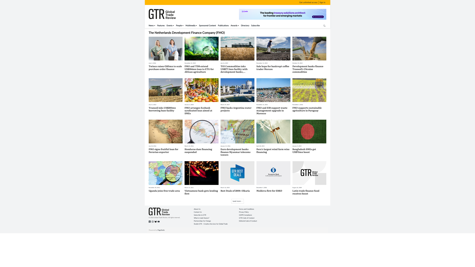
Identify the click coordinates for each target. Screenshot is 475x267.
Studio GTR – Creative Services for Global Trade (211, 224)
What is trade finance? (201, 218)
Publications (223, 26)
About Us (197, 209)
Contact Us (198, 212)
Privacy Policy (244, 212)
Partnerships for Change (202, 221)
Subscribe (255, 26)
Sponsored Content (207, 26)
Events (169, 26)
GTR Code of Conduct (246, 218)
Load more (237, 201)
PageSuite (161, 230)
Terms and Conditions (246, 209)
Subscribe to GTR (200, 215)
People (179, 26)
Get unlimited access (308, 2)
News (151, 26)
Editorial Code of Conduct (248, 221)
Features (161, 26)
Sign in (322, 2)
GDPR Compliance (245, 215)
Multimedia (190, 26)
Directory (245, 26)
